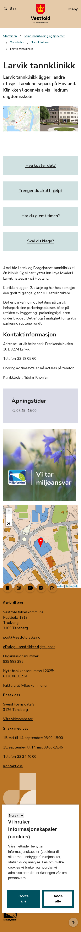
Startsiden (10, 36)
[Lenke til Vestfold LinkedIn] (41, 587)
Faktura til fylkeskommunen (25, 685)
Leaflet (59, 586)
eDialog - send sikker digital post (29, 647)
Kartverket (71, 586)
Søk (9, 8)
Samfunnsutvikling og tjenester (44, 36)
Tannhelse (17, 42)
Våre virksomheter (18, 719)
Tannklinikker (40, 42)
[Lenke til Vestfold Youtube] (30, 587)
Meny (73, 9)
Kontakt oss (13, 766)
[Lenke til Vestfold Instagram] (18, 587)
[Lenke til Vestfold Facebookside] (7, 587)
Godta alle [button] (23, 898)
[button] (40, 540)
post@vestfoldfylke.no (21, 637)
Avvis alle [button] (58, 898)
